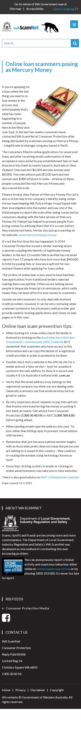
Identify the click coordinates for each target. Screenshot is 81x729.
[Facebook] (6, 620)
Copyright (57, 690)
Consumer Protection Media (27, 608)
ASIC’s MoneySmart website (59, 477)
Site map (15, 8)
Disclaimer (37, 690)
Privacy (20, 690)
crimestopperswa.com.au (53, 569)
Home (6, 690)
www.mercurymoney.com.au (37, 235)
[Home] (32, 26)
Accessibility (35, 8)
